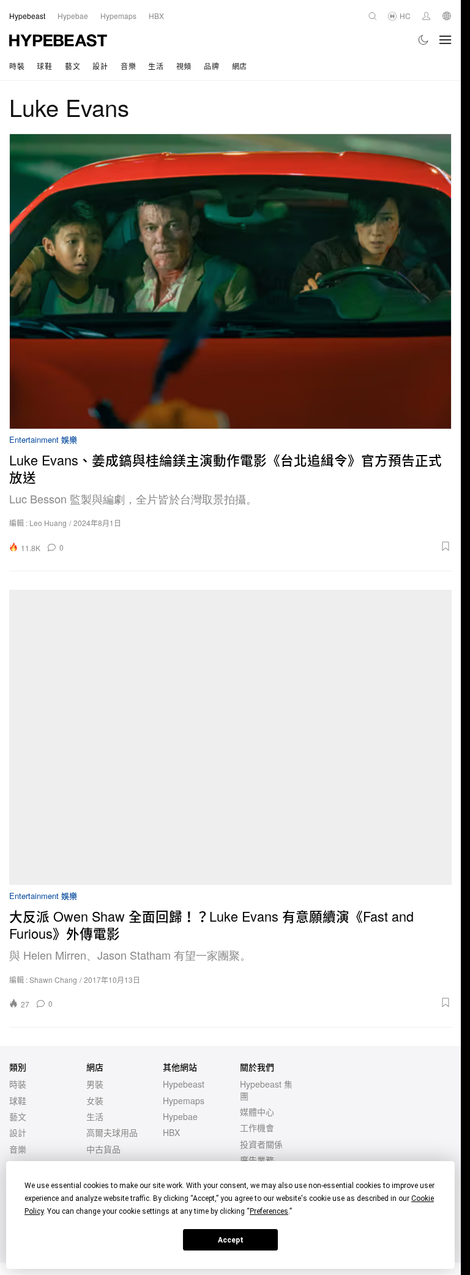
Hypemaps (183, 1100)
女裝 (94, 1100)
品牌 (211, 66)
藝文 (72, 66)
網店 (239, 66)
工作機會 (257, 1127)
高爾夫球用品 (112, 1132)
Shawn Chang (53, 979)
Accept (231, 1240)
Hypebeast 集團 (266, 1089)
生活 (155, 66)
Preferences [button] (269, 1211)
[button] (262, 546)
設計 (100, 66)
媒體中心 (257, 1111)
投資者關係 (261, 1144)
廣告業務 (257, 1160)
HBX (171, 1132)
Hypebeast (183, 1084)
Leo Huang (48, 522)
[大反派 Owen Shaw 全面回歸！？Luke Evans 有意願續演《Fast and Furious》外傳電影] (230, 737)
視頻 (184, 66)
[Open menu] (445, 40)
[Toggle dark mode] (424, 40)
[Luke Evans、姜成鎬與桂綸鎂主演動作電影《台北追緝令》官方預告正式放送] (230, 281)
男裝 (94, 1084)
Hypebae (180, 1116)
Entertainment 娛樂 (43, 440)
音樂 (128, 66)
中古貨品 (103, 1149)
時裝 (16, 66)
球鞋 (44, 66)
